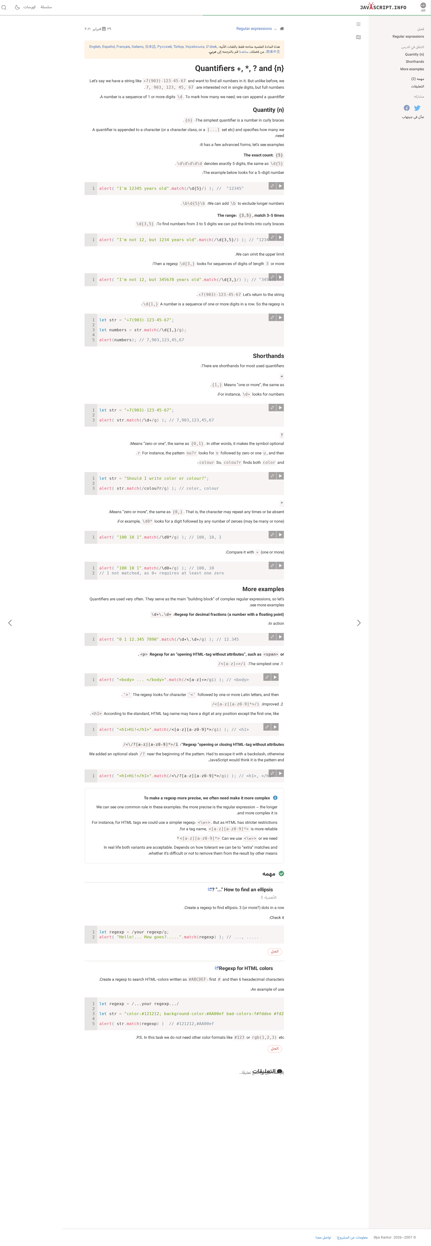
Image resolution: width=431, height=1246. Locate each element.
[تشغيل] (280, 186)
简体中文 (273, 52)
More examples (263, 589)
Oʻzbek (211, 47)
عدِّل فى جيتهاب (413, 117)
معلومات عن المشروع (353, 1238)
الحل (275, 952)
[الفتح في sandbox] (272, 186)
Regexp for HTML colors (246, 969)
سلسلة (46, 7)
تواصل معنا (323, 1238)
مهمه (268, 874)
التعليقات (417, 86)
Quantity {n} (268, 110)
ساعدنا (243, 52)
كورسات (29, 7)
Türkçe (178, 47)
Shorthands (268, 356)
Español (108, 47)
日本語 (150, 47)
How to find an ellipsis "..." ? (242, 890)
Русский (164, 47)
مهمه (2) (417, 79)
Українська (194, 47)
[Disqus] (184, 1140)
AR (423, 11)
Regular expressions (408, 37)
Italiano (137, 47)
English (95, 47)
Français (123, 47)
